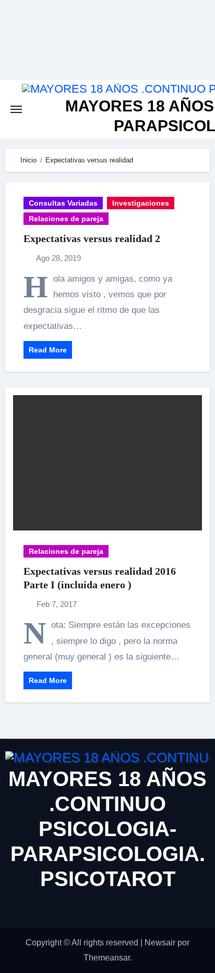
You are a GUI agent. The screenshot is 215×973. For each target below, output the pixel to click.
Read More (48, 350)
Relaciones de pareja (66, 218)
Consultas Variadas (63, 203)
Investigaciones (140, 203)
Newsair (160, 942)
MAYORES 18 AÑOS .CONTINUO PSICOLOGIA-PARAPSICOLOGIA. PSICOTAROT (107, 828)
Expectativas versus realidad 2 (91, 238)
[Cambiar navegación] (16, 109)
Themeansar (106, 957)
